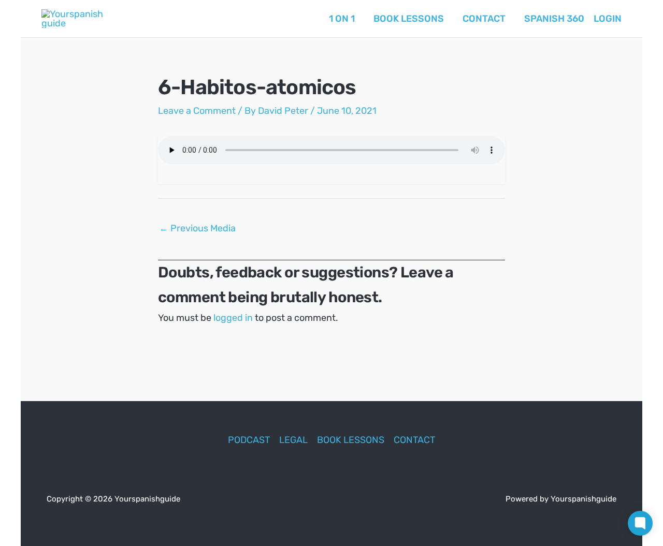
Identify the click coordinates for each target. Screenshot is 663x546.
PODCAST (249, 440)
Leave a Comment (197, 110)
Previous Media (197, 228)
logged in (233, 317)
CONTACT (414, 440)
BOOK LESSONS (350, 440)
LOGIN (608, 18)
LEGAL (293, 440)
